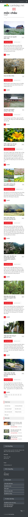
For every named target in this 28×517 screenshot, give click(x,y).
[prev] (9, 423)
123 (23, 336)
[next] (9, 437)
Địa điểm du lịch (18, 408)
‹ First (6, 394)
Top (21, 511)
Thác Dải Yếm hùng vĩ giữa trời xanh (10, 336)
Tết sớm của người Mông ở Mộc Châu (9, 110)
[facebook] (1, 2)
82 (23, 184)
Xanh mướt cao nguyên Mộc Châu (10, 37)
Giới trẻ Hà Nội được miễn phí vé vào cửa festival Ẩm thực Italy (16, 424)
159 (23, 373)
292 (23, 256)
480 (23, 296)
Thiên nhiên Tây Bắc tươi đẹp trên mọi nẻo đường (10, 374)
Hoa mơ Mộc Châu (9, 76)
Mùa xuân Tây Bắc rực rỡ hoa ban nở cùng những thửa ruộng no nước (10, 258)
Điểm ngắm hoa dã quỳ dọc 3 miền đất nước (10, 144)
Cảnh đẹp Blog (11, 514)
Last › (6, 396)
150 (23, 218)
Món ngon (6, 414)
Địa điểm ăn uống (8, 493)
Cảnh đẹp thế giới (8, 408)
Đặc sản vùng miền (8, 411)
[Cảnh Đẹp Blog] (14, 6)
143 (23, 144)
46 (23, 76)
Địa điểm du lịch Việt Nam (9, 149)
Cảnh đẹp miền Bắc (8, 264)
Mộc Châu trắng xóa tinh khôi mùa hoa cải (9, 218)
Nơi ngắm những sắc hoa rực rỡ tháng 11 (9, 184)
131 (23, 37)
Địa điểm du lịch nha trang (10, 502)
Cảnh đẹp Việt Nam (8, 42)
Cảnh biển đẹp (7, 405)
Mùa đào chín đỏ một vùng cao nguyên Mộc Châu (10, 298)
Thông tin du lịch (18, 411)
